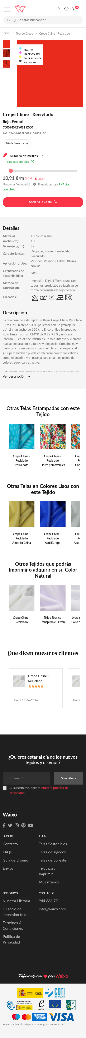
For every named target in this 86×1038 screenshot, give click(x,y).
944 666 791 (49, 901)
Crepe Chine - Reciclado (38, 678)
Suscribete (68, 778)
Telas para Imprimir (47, 871)
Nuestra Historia (16, 901)
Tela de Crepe (24, 33)
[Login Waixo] (59, 9)
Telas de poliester (53, 860)
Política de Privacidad (11, 939)
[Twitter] (10, 825)
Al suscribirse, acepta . (38, 790)
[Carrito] (74, 9)
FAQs (7, 852)
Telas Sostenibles (53, 844)
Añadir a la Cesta (40, 202)
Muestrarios (49, 882)
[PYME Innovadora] (21, 1006)
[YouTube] (30, 825)
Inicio (6, 33)
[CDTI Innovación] (43, 993)
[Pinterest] (23, 825)
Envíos (8, 868)
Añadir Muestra (14, 143)
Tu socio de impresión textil (15, 912)
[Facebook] (4, 825)
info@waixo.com (52, 909)
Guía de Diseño (15, 860)
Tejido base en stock (17, 162)
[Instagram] (17, 825)
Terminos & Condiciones (13, 926)
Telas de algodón (52, 852)
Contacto (10, 844)
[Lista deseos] (66, 9)
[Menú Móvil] (7, 9)
